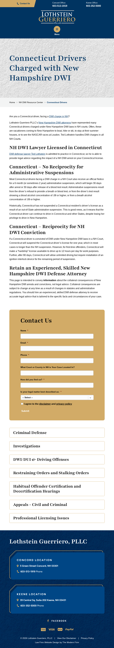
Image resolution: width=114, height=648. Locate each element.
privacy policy (64, 404)
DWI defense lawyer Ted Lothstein (27, 154)
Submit (25, 411)
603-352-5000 (93, 6)
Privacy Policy (87, 638)
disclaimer (45, 404)
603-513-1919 (59, 6)
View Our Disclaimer (66, 638)
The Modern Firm (70, 642)
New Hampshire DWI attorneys (54, 122)
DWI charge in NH (58, 116)
